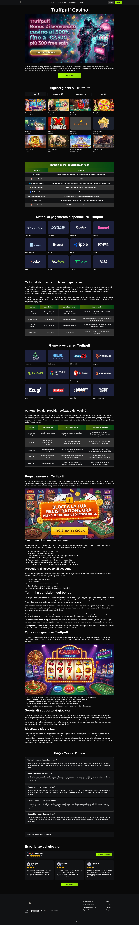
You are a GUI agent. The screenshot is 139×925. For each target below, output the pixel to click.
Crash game (79, 94)
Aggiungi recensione (104, 854)
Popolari (34, 94)
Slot (102, 94)
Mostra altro (69, 884)
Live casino (56, 94)
